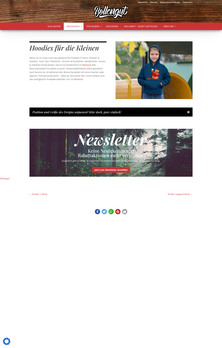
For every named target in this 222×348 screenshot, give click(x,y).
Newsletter (143, 2)
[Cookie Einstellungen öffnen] (6, 344)
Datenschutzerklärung (170, 2)
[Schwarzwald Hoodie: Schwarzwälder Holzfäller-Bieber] (154, 98)
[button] (97, 211)
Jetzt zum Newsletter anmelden (111, 169)
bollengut (5, 178)
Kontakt (153, 2)
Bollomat (86, 64)
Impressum (188, 2)
